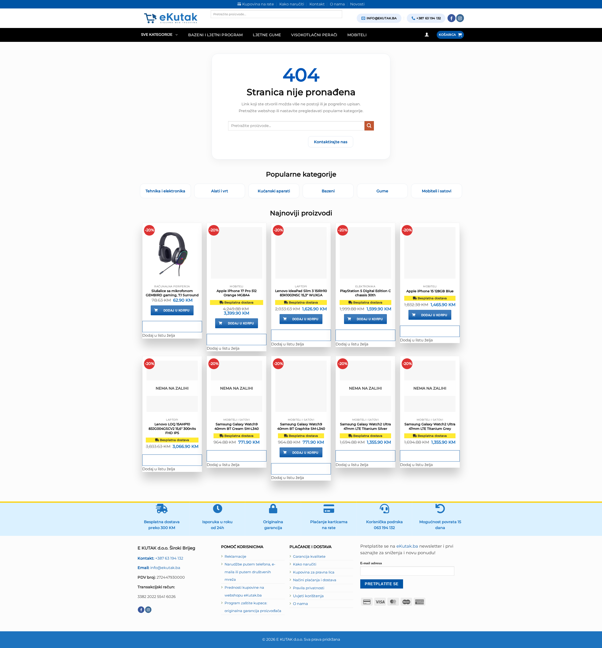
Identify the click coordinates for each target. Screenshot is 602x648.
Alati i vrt (219, 191)
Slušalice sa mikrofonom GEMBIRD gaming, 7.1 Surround (172, 293)
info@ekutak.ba (159, 567)
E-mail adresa (371, 563)
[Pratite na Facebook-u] (451, 18)
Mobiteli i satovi (436, 191)
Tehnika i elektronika (165, 191)
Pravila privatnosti (308, 588)
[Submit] (369, 125)
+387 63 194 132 (160, 558)
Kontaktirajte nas (330, 141)
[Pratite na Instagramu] (460, 18)
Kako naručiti (304, 564)
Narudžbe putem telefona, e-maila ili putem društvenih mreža (250, 572)
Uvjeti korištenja (308, 595)
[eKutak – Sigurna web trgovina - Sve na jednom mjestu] (170, 18)
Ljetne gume (267, 34)
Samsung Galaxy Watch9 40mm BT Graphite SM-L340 (301, 426)
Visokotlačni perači (314, 34)
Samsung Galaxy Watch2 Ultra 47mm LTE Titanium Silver (365, 426)
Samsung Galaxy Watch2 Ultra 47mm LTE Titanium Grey (429, 426)
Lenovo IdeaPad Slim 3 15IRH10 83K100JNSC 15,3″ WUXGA (301, 293)
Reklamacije (235, 556)
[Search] (215, 22)
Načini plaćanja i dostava (314, 580)
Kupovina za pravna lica (313, 572)
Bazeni (328, 191)
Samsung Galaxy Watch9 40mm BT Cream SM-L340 (236, 426)
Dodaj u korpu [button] (176, 310)
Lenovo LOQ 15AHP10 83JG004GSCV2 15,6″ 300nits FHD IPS (172, 428)
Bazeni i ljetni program (215, 34)
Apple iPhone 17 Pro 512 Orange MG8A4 (237, 293)
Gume (382, 191)
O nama (300, 603)
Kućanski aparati (274, 191)
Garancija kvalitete (309, 556)
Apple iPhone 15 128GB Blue (430, 291)
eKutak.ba (407, 546)
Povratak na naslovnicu (276, 141)
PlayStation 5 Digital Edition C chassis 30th (365, 293)
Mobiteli (357, 34)
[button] (159, 35)
